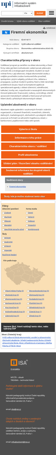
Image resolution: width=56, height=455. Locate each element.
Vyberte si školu (28, 129)
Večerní (31, 217)
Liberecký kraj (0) (12, 316)
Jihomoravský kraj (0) (13, 299)
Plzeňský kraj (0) (35, 303)
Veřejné (7, 238)
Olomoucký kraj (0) (36, 295)
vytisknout (50, 27)
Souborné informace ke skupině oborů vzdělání (28, 172)
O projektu (15, 369)
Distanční (32, 225)
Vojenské (8, 250)
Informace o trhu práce (28, 137)
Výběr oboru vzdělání (26, 21)
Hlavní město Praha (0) (14, 291)
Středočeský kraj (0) (37, 307)
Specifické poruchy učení (14, 229)
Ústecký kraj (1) (35, 311)
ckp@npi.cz (16, 409)
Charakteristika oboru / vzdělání (28, 146)
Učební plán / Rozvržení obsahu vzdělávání (28, 163)
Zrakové (7, 212)
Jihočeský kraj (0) (12, 295)
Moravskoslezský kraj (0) (39, 291)
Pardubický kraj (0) (36, 299)
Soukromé (8, 242)
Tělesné (7, 221)
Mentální (7, 225)
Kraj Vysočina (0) (12, 307)
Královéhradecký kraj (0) (15, 311)
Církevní (7, 246)
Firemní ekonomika (17, 186)
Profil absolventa (28, 154)
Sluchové (7, 217)
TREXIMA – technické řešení (22, 380)
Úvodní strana (7, 21)
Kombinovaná (33, 229)
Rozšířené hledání (9, 255)
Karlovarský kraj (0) (13, 303)
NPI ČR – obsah (17, 377)
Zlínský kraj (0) (35, 316)
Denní (30, 212)
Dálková (31, 221)
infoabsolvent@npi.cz (20, 442)
